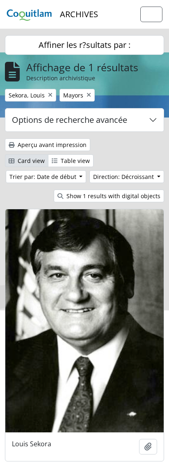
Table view (74, 161)
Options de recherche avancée (69, 119)
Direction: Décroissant (124, 177)
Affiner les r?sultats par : (84, 44)
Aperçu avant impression (51, 145)
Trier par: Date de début (43, 177)
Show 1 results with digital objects (112, 196)
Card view (30, 161)
